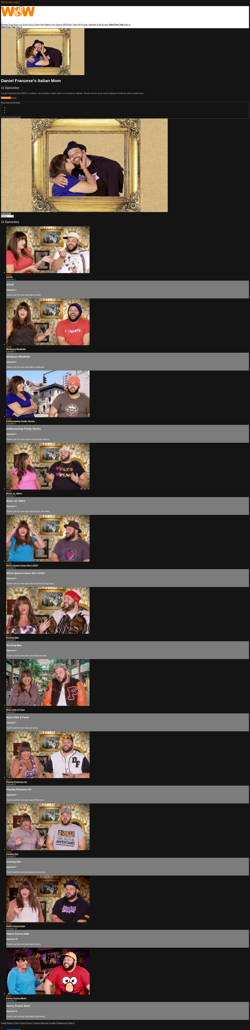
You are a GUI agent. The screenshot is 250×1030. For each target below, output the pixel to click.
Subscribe (6, 98)
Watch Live (50, 25)
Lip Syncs (24, 25)
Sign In (19, 27)
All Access (83, 25)
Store (75, 25)
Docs (31, 25)
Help (16, 1023)
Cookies (37, 1023)
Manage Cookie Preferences (54, 1023)
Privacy (29, 1023)
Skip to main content (10, 2)
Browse (5, 25)
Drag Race (14, 25)
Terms (22, 1023)
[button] (2, 22)
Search (59, 25)
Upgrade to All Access (98, 25)
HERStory (67, 25)
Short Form (39, 25)
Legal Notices (7, 1023)
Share (14, 98)
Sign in (127, 25)
